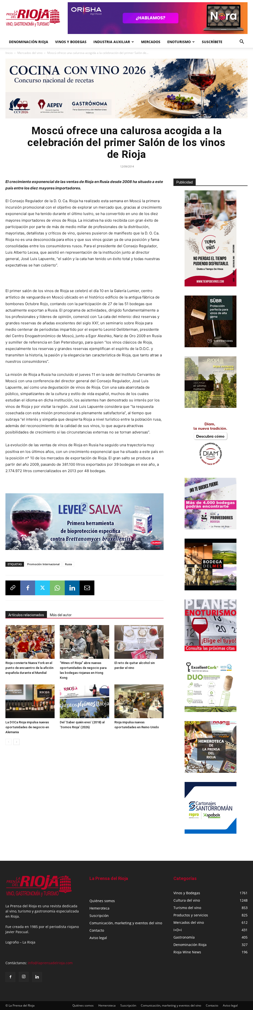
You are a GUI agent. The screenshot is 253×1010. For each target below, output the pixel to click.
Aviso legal (98, 937)
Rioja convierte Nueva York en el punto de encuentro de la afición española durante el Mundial (29, 668)
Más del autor (61, 615)
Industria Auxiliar (111, 41)
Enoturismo (179, 41)
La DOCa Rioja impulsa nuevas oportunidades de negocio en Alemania (27, 727)
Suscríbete (212, 41)
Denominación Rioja (28, 41)
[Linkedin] (72, 587)
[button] (242, 42)
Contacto (96, 930)
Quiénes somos (102, 900)
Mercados (150, 41)
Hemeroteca (99, 908)
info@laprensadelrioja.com (50, 962)
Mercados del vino (29, 53)
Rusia (68, 564)
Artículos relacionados (26, 615)
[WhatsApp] (57, 587)
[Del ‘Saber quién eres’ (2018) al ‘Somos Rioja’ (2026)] (84, 701)
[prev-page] (8, 742)
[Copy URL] (12, 587)
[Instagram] (24, 977)
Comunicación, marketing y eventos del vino (125, 923)
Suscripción (99, 915)
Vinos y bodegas (70, 41)
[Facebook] (27, 587)
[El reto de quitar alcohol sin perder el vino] (139, 642)
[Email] (87, 587)
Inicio (9, 53)
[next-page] (16, 742)
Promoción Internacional (43, 564)
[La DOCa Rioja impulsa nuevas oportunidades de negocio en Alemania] (30, 701)
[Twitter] (42, 587)
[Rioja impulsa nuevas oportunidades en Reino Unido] (139, 701)
